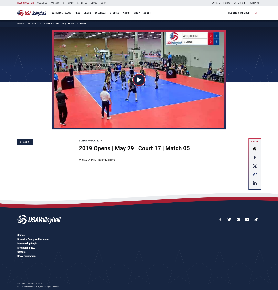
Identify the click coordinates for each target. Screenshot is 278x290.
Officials (68, 3)
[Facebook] (220, 219)
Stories (114, 13)
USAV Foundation (26, 256)
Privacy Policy (35, 283)
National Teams (61, 13)
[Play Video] (139, 79)
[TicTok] (256, 219)
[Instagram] (238, 219)
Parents (55, 3)
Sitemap (21, 283)
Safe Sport (240, 3)
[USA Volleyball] (31, 13)
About (147, 13)
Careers (21, 251)
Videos (32, 23)
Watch (126, 13)
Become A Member (239, 13)
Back (26, 142)
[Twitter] (229, 219)
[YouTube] (247, 219)
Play (77, 13)
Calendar (100, 13)
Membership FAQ (26, 247)
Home (20, 23)
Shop (137, 13)
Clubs (94, 3)
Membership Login (27, 243)
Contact (254, 3)
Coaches (42, 3)
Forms (226, 3)
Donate (216, 3)
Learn (87, 13)
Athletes (82, 3)
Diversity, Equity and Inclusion (33, 239)
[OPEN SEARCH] (256, 13)
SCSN (103, 3)
